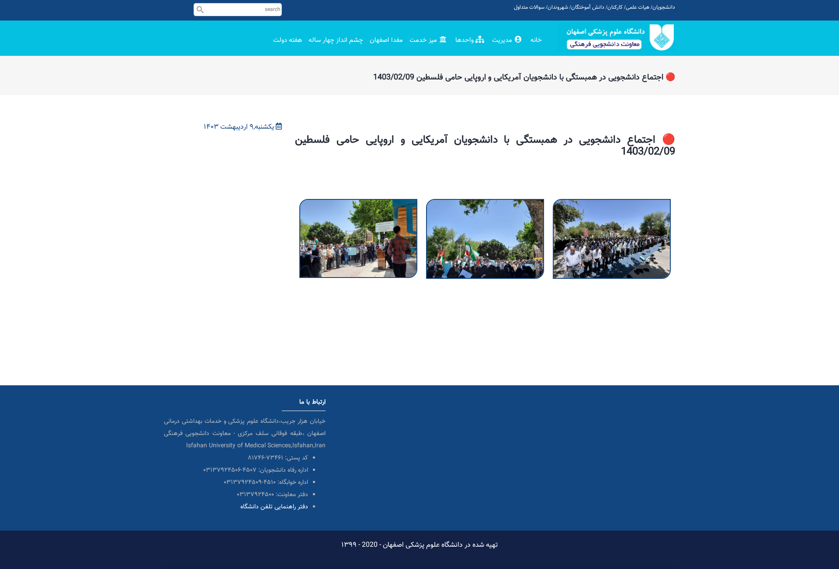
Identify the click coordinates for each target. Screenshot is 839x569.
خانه (536, 40)
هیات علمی (637, 7)
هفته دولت (287, 40)
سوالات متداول (529, 7)
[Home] (616, 37)
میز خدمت (424, 40)
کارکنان (615, 7)
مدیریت (503, 40)
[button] (358, 204)
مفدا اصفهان (386, 40)
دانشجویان (663, 7)
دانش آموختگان (587, 7)
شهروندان (558, 7)
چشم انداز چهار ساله (336, 40)
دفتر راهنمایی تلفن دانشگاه (274, 507)
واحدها (465, 40)
